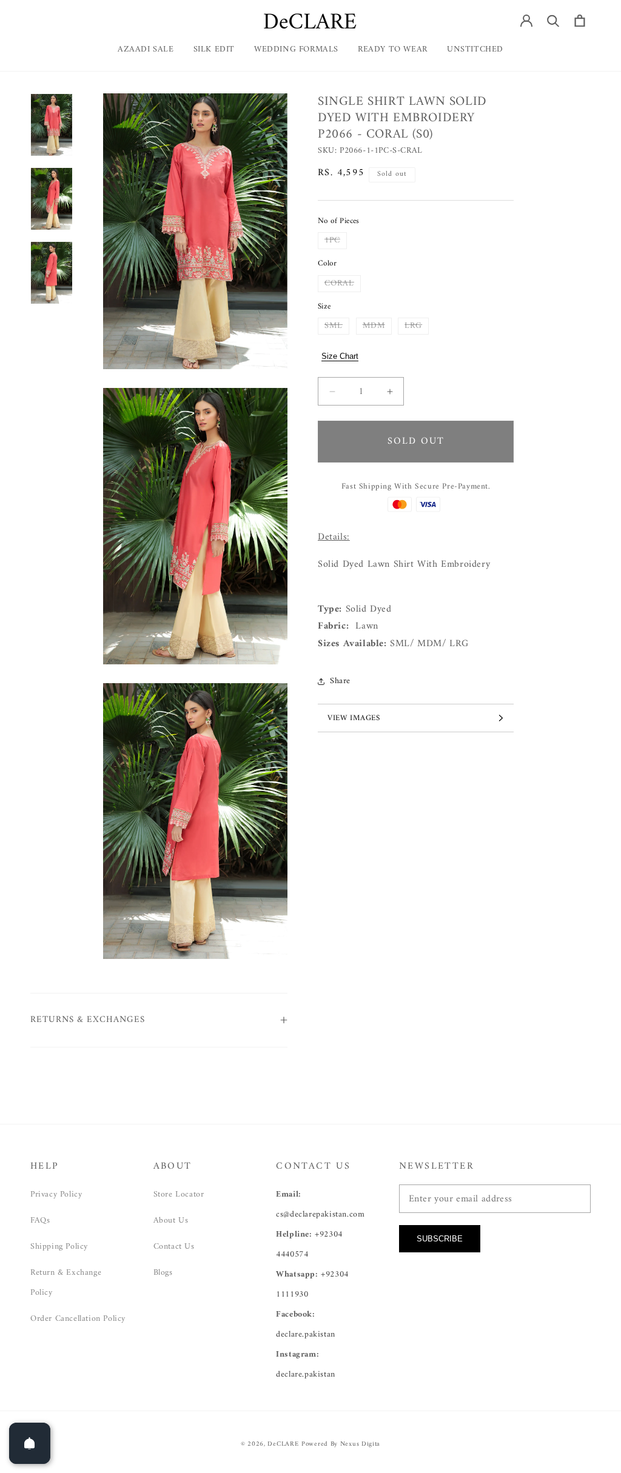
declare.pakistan (305, 1334)
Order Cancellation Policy (78, 1318)
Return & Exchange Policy (65, 1282)
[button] (393, 54)
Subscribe (440, 1238)
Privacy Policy (56, 1194)
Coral (342, 283)
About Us (171, 1220)
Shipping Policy (59, 1246)
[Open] (29, 1443)
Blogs (163, 1272)
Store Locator (178, 1194)
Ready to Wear (393, 49)
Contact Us (174, 1246)
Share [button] (340, 681)
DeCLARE (282, 1444)
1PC (335, 240)
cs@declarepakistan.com (320, 1214)
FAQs (40, 1220)
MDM (377, 326)
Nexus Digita (360, 1444)
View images (353, 718)
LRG (416, 326)
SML (336, 326)
